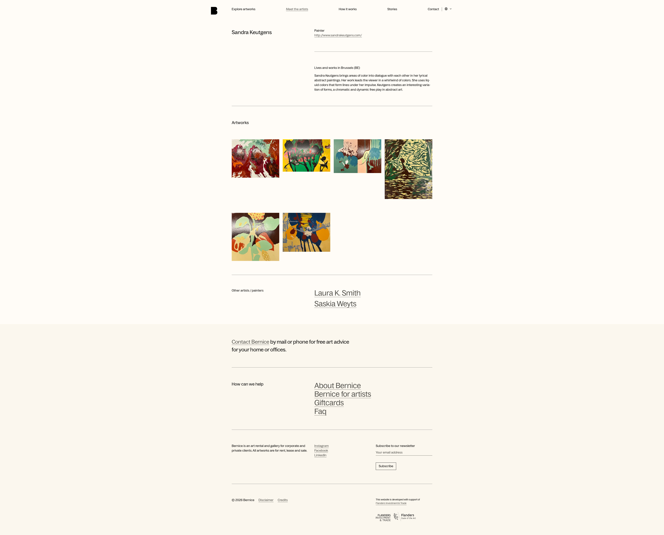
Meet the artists (297, 9)
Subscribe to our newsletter (395, 446)
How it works (348, 9)
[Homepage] (214, 11)
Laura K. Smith (337, 293)
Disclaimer (266, 500)
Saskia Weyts (335, 304)
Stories (392, 9)
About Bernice (337, 386)
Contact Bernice (250, 342)
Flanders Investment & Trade (391, 503)
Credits (283, 500)
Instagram (321, 446)
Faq (320, 411)
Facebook (321, 450)
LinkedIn (320, 455)
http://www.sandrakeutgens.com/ (338, 35)
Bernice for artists (342, 394)
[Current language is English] (448, 9)
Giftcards (329, 403)
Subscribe (386, 466)
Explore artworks (243, 9)
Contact (433, 9)
